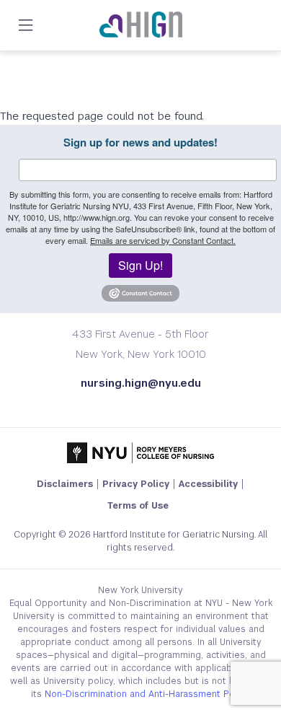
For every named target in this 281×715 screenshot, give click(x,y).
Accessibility (208, 484)
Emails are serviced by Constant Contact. (163, 240)
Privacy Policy (135, 484)
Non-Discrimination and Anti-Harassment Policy (147, 694)
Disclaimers (65, 484)
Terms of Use (138, 506)
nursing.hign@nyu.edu (141, 383)
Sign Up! (140, 265)
